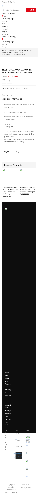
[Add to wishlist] (4, 81)
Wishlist (13, 462)
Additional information (12, 99)
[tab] (19, 96)
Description (7, 95)
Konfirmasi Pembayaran (9, 472)
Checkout (13, 456)
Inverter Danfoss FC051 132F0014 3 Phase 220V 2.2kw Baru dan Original (27, 189)
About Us (7, 458)
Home (4, 50)
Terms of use (25, 484)
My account (13, 451)
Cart (11, 459)
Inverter (11, 50)
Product (7, 462)
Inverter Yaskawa (23, 50)
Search (31, 10)
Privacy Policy (26, 488)
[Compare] (9, 81)
